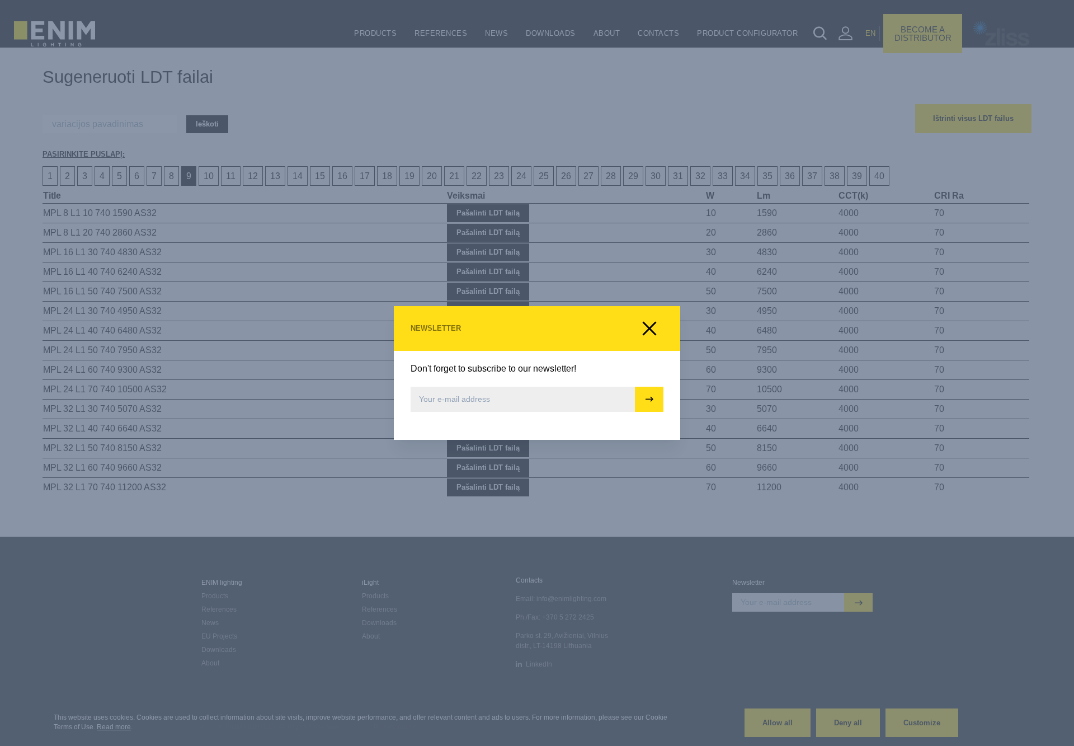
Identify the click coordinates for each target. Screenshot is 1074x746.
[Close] (649, 328)
